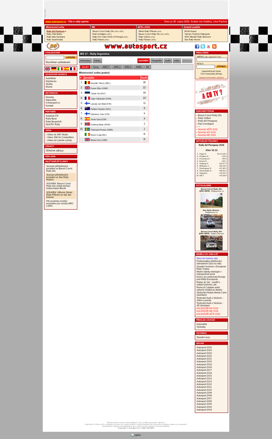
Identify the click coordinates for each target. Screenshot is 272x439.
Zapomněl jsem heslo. (211, 71)
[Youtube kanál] (208, 46)
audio (168, 60)
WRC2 (117, 67)
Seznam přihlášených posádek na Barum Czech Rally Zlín (59, 168)
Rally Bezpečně (54, 121)
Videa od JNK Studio (57, 134)
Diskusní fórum (205, 111)
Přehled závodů (205, 320)
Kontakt (49, 105)
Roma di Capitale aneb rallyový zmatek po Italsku (209, 288)
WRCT (106, 67)
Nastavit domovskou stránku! (211, 78)
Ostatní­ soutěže (192, 27)
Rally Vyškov (147, 37)
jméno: (209, 57)
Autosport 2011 (204, 387)
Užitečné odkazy (55, 150)
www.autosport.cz (56, 21)
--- (199, 126)
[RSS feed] (214, 46)
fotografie (157, 60)
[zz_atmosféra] (211, 207)
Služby (49, 84)
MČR (140, 27)
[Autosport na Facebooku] (197, 46)
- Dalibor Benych (211, 232)
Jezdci (85, 67)
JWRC (138, 67)
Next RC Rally (53, 124)
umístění (144, 60)
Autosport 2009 (204, 392)
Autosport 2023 (204, 353)
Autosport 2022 (204, 356)
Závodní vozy (203, 337)
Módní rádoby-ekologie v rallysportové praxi (209, 272)
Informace (51, 93)
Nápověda (51, 100)
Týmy (96, 67)
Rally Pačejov (147, 39)
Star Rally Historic (192, 39)
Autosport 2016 (204, 373)
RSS (147, 27)
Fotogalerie (203, 185)
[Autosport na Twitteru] (203, 46)
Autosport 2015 (204, 375)
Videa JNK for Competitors (60, 137)
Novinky (50, 97)
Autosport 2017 (204, 370)
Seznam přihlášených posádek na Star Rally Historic (57, 177)
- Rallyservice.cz (211, 190)
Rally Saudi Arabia (55, 39)
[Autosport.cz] (125, 49)
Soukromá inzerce (56, 74)
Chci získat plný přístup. (211, 74)
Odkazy (49, 146)
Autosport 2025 (204, 347)
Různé (49, 87)
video (177, 60)
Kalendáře (202, 324)
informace (85, 60)
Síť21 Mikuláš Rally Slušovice (197, 37)
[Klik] (211, 249)
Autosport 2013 (204, 381)
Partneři (50, 112)
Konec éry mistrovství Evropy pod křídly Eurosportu (211, 278)
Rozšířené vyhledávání (58, 62)
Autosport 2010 (204, 390)
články (97, 60)
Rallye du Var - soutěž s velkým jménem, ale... (208, 283)
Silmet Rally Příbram (150, 31)
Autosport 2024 (204, 350)
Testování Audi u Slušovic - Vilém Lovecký (210, 299)
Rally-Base (51, 118)
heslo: (200, 63)
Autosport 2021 (204, 358)
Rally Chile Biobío (54, 34)
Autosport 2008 (204, 395)
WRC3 (128, 67)
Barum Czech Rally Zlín (108, 31)
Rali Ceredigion (102, 34)
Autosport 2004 (204, 407)
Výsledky (201, 327)
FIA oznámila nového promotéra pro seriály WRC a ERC (60, 203)
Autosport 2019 (204, 364)
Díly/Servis (51, 81)
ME (93, 27)
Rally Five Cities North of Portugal (110, 37)
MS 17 (84, 53)
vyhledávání (52, 53)
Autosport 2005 (204, 404)
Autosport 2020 (204, 361)
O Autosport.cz (53, 102)
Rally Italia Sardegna (56, 37)
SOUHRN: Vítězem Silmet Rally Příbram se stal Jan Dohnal (59, 194)
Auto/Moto (51, 78)
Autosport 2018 (204, 367)
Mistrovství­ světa (55, 27)
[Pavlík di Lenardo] (211, 228)
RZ (147, 67)
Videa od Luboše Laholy (59, 140)
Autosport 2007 (204, 398)
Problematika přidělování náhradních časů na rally (209, 262)
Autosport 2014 (204, 378)
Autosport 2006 (204, 401)
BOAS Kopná (190, 31)
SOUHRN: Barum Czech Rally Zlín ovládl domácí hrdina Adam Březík (58, 185)
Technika (201, 333)
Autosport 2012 (204, 384)
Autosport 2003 (204, 410)
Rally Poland (101, 39)
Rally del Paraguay (56, 31)
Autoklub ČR (52, 116)
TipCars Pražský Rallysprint (197, 34)
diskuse (187, 60)
